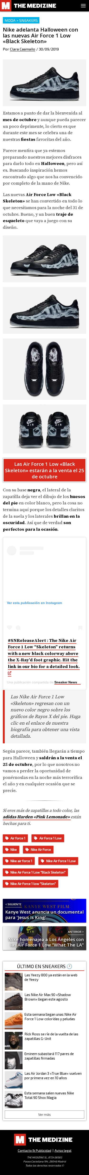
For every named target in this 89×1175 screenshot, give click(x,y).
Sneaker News (65, 682)
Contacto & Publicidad (34, 1150)
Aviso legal (63, 1150)
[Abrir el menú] (83, 5)
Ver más (44, 1114)
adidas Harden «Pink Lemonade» (37, 817)
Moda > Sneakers (21, 20)
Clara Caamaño (22, 49)
